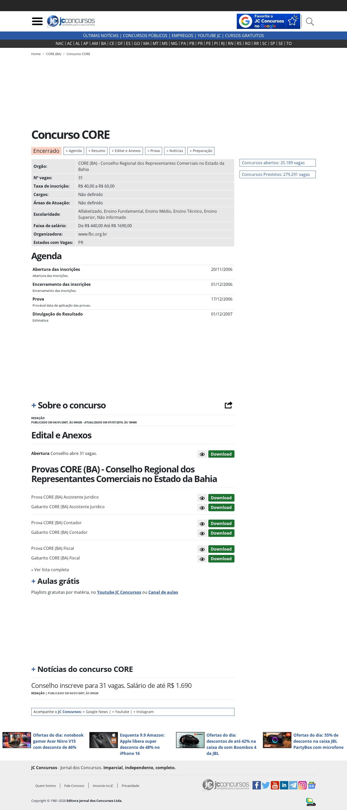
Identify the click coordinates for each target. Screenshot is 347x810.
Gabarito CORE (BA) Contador (59, 532)
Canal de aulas (163, 592)
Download (221, 454)
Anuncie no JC (103, 785)
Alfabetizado (90, 211)
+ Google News (95, 711)
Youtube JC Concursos (119, 592)
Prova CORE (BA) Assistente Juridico (65, 497)
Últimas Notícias (101, 35)
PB (191, 43)
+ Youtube (120, 711)
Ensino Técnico (187, 211)
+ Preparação (201, 150)
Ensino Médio (158, 211)
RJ (223, 43)
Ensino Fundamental (123, 211)
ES (128, 43)
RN (230, 43)
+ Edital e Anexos (126, 150)
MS (165, 43)
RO (247, 43)
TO (289, 43)
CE (111, 43)
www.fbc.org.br (92, 234)
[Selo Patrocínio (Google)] (268, 21)
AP (85, 43)
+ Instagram (143, 711)
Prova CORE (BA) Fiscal (52, 548)
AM (95, 43)
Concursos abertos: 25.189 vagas (273, 163)
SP (272, 43)
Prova (153, 150)
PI (216, 43)
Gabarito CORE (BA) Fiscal (55, 558)
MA (146, 43)
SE (280, 43)
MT (156, 43)
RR (256, 43)
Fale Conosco (74, 785)
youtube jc (209, 35)
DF (120, 43)
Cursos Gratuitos (244, 35)
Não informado (111, 217)
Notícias (174, 150)
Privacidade (130, 785)
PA (183, 43)
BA (103, 43)
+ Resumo (96, 150)
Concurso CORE (78, 54)
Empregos (182, 35)
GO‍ (137, 43)
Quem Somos (45, 785)
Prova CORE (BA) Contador (56, 522)
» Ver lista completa (50, 569)
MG (174, 43)
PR (200, 43)
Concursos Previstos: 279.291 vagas (276, 174)
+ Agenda (74, 150)
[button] (202, 454)
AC (69, 43)
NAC (60, 43)
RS (239, 43)
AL (77, 43)
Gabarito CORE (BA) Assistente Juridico (68, 506)
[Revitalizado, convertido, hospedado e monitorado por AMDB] (311, 801)
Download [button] (221, 498)
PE (208, 43)
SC (264, 43)
